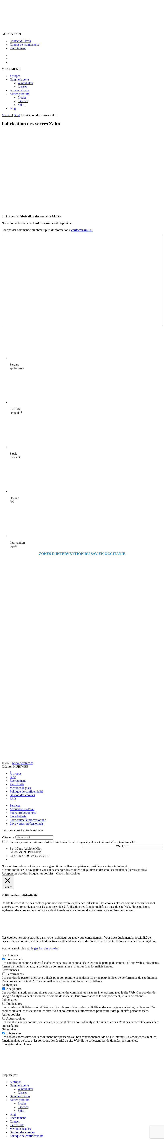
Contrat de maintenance (24, 44)
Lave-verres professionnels (26, 823)
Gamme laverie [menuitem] (19, 1085)
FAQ (13, 798)
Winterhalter (25, 83)
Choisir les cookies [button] (68, 873)
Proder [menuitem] (22, 1103)
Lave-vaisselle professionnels (28, 820)
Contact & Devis (20, 41)
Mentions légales (20, 788)
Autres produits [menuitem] (19, 1100)
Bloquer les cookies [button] (41, 873)
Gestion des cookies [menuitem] (22, 1132)
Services (15, 805)
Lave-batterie (18, 816)
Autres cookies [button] (11, 1014)
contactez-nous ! (82, 230)
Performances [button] (10, 970)
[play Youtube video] (82, 280)
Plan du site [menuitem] (17, 1125)
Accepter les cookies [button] (15, 873)
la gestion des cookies (45, 948)
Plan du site (17, 784)
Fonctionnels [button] (10, 955)
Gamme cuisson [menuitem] (20, 1096)
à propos (15, 76)
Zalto (21, 104)
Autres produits (19, 94)
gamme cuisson (19, 90)
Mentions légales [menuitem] (20, 1128)
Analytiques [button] (9, 985)
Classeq (22, 86)
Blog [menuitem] (13, 1114)
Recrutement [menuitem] (18, 1118)
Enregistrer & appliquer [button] (16, 1044)
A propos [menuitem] (15, 1081)
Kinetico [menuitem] (23, 1107)
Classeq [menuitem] (22, 1092)
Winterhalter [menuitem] (25, 1089)
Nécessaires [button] (9, 1029)
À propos (15, 773)
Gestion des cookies (22, 795)
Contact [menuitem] (14, 1121)
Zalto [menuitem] (21, 1110)
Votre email (9, 837)
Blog (13, 108)
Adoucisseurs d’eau (22, 809)
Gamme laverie (19, 79)
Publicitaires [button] (9, 999)
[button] (11, 69)
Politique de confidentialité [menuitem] (26, 1136)
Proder (22, 97)
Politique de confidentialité (26, 791)
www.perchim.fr (22, 763)
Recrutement (18, 48)
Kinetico (23, 101)
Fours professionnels (23, 812)
